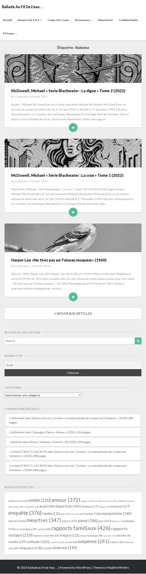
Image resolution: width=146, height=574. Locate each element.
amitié (40, 500)
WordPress (83, 567)
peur (104, 521)
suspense (93, 541)
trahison (117, 542)
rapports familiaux (80, 528)
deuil (47, 506)
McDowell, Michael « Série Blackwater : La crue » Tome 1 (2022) (67, 175)
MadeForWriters (118, 567)
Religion (69, 535)
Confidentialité (128, 20)
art (98, 501)
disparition (68, 506)
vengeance (31, 548)
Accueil (7, 20)
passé (88, 520)
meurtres (43, 520)
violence (64, 547)
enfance (120, 506)
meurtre (17, 521)
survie (71, 542)
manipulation (117, 513)
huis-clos (77, 514)
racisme (44, 529)
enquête (25, 512)
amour (66, 499)
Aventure (109, 501)
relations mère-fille (46, 535)
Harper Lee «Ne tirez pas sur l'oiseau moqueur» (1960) (58, 260)
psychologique (26, 529)
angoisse (87, 501)
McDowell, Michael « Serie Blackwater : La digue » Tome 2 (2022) (68, 90)
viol (47, 548)
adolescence (18, 500)
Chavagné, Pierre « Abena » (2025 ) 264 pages (61, 432)
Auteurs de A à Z (29, 20)
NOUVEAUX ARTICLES (74, 313)
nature (69, 521)
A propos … (10, 33)
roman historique (91, 535)
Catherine (21, 96)
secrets (109, 535)
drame (90, 506)
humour (92, 513)
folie (65, 514)
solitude (37, 541)
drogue (104, 506)
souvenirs (57, 542)
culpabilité (31, 506)
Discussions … (84, 20)
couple (18, 506)
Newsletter (105, 20)
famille (51, 514)
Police (117, 521)
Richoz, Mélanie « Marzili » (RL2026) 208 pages (60, 442)
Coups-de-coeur (58, 20)
